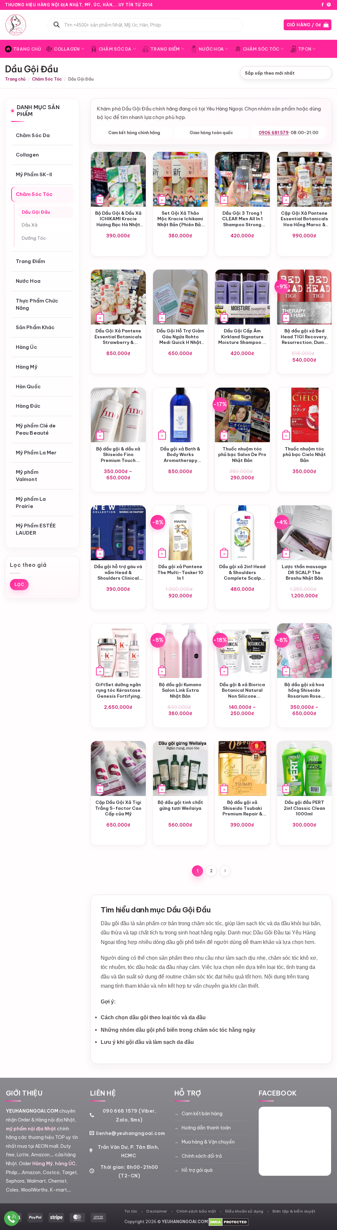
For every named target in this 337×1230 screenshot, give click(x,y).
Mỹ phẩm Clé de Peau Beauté (36, 429)
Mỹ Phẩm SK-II (34, 175)
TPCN (304, 49)
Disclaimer (156, 1211)
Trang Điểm (165, 49)
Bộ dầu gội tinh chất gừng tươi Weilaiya (180, 805)
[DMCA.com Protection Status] (228, 1221)
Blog (311, 5)
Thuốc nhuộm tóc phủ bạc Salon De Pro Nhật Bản (242, 454)
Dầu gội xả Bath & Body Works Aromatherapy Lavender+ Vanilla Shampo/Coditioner (180, 455)
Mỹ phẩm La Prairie (31, 502)
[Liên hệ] (11, 1218)
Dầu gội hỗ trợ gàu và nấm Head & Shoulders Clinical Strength (118, 572)
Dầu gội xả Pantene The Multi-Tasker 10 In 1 (180, 572)
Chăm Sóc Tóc (261, 49)
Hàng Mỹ (27, 367)
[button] (308, 24)
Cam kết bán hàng (202, 1114)
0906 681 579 (274, 132)
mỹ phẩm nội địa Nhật (31, 1129)
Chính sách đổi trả (202, 1156)
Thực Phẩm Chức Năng (37, 304)
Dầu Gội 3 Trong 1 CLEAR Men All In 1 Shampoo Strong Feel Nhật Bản (242, 219)
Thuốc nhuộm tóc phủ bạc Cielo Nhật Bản (304, 454)
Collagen (67, 49)
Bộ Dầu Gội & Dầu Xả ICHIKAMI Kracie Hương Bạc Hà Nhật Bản (118, 219)
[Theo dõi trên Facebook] (322, 5)
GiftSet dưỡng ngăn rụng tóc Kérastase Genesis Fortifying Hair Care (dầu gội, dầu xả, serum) (118, 690)
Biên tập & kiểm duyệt (293, 1211)
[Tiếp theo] (225, 871)
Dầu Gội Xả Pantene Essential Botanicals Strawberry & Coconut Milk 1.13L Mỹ (118, 337)
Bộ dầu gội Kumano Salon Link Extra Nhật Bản (180, 690)
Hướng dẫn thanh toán (206, 1128)
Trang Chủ (27, 49)
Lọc (19, 584)
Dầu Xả (30, 225)
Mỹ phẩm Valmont (27, 476)
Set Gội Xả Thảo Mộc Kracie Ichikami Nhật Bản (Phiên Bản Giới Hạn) (180, 219)
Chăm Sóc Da (115, 49)
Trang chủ (15, 79)
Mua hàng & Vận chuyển (208, 1142)
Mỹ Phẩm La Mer (36, 452)
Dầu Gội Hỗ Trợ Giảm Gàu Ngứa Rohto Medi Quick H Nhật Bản (180, 337)
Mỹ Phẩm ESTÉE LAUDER (36, 529)
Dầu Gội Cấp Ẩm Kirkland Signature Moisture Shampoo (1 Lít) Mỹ (242, 337)
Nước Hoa (211, 49)
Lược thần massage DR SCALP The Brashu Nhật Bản (304, 572)
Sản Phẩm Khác (35, 328)
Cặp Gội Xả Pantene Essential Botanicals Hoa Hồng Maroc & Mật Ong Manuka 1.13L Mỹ (304, 219)
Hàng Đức (28, 406)
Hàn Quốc (28, 386)
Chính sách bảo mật (196, 1211)
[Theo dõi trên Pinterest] (329, 5)
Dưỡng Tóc (34, 238)
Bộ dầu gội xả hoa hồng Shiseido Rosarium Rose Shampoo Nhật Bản (304, 690)
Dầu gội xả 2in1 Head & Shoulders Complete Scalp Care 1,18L (242, 572)
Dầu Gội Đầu (36, 212)
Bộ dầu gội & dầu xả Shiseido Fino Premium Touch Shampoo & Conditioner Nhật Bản (118, 455)
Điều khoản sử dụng (244, 1211)
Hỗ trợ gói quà (197, 1170)
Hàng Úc (26, 347)
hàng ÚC (65, 1164)
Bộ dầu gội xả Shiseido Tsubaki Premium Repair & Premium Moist (242, 808)
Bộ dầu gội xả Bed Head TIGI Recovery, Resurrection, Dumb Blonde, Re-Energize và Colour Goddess (304, 337)
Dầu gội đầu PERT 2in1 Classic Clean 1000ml (304, 808)
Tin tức (131, 1211)
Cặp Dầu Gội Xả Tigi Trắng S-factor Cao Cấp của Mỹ (118, 808)
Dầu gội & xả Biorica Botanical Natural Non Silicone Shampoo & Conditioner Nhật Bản (242, 690)
